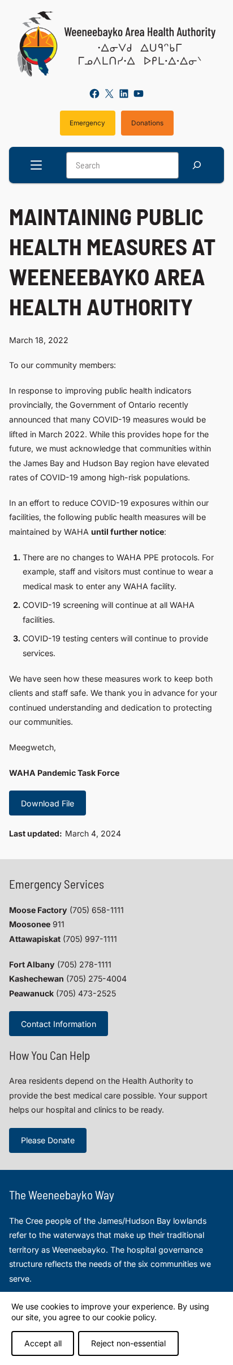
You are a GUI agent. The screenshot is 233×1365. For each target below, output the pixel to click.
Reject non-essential (128, 1343)
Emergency (87, 123)
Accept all (43, 1343)
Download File (47, 803)
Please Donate (48, 1140)
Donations (147, 123)
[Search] (196, 165)
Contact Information (58, 1024)
